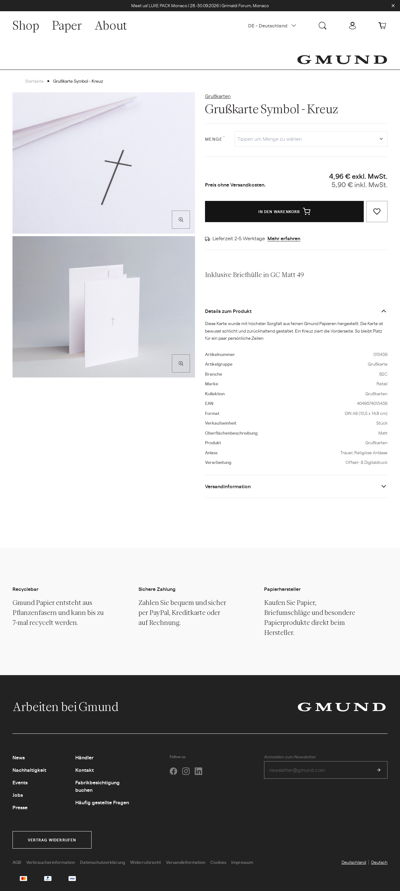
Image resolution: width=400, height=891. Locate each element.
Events (20, 782)
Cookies (218, 862)
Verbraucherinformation (50, 862)
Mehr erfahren (284, 238)
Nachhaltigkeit (29, 770)
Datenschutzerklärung (102, 862)
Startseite (34, 81)
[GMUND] (342, 60)
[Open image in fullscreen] (181, 220)
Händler (84, 757)
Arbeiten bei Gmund (66, 706)
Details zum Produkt (228, 311)
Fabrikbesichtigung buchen (97, 786)
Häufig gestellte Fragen (102, 802)
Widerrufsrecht (145, 862)
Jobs (17, 794)
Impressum (242, 862)
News (18, 757)
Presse (20, 807)
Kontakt (84, 770)
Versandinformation (228, 486)
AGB (16, 862)
